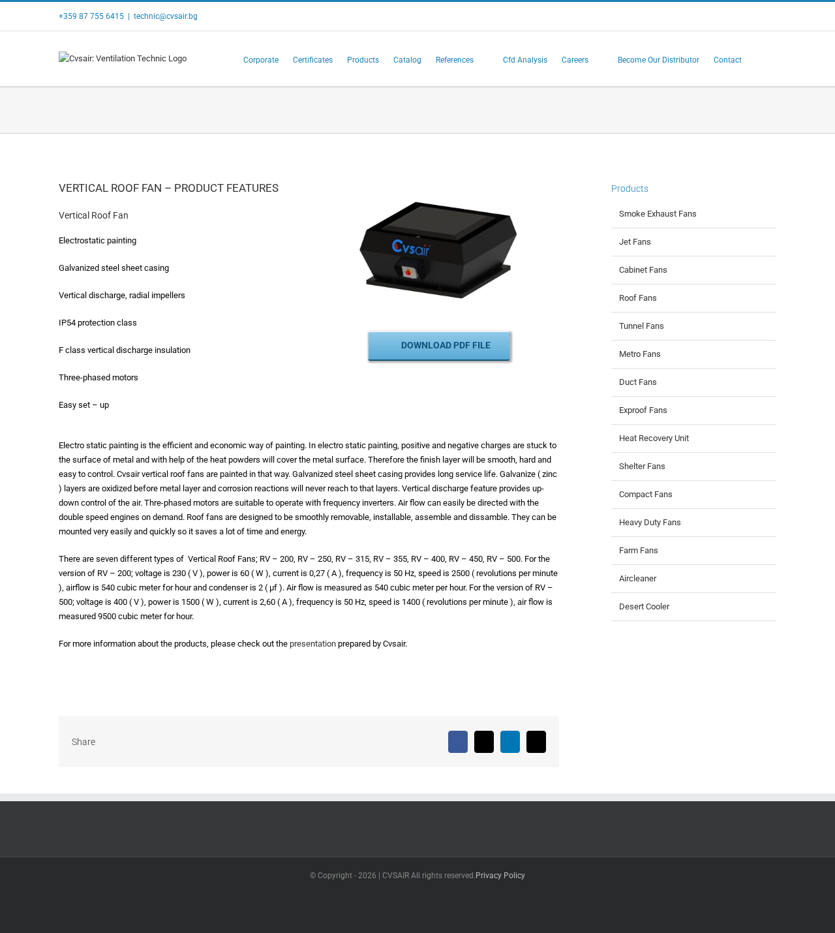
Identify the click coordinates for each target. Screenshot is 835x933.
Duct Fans (638, 382)
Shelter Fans (642, 466)
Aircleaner (637, 578)
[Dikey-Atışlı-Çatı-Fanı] (439, 174)
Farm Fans (638, 550)
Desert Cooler (644, 606)
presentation (313, 644)
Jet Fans (635, 242)
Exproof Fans (643, 410)
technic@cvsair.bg (166, 16)
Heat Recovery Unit (654, 438)
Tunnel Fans (641, 326)
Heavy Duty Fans (650, 522)
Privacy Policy (500, 875)
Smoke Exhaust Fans (658, 214)
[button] (759, 58)
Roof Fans (638, 298)
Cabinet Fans (643, 270)
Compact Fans (646, 494)
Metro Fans (640, 354)
